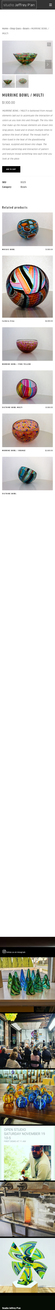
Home (5, 28)
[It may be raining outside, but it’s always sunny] (27, 1265)
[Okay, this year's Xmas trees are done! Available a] (27, 984)
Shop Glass (15, 28)
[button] (49, 44)
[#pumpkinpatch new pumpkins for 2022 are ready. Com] (27, 1097)
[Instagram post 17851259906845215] (27, 1153)
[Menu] (50, 4)
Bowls (26, 28)
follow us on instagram (15, 952)
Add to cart (11, 169)
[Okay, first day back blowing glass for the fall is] (27, 1209)
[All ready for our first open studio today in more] (27, 1040)
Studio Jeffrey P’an (11, 1308)
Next (48, 64)
